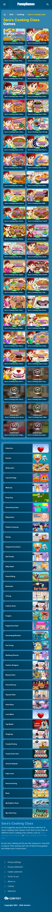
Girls (11, 14)
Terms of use (13, 876)
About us (11, 881)
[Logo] (26, 4)
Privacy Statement (15, 867)
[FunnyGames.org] (4, 14)
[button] (47, 4)
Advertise (12, 891)
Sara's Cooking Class (36, 14)
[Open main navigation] (4, 4)
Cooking (20, 14)
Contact (11, 886)
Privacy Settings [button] (14, 862)
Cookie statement (15, 872)
